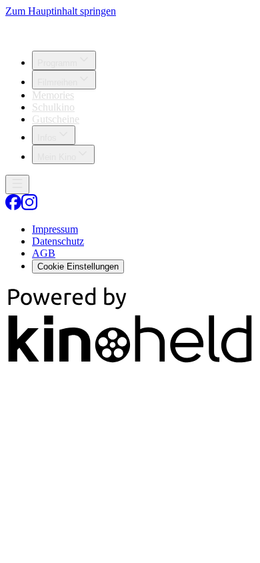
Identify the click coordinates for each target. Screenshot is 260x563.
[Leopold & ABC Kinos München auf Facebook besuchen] (13, 206)
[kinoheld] (130, 362)
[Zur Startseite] (130, 28)
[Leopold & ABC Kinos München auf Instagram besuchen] (29, 206)
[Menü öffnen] (17, 184)
